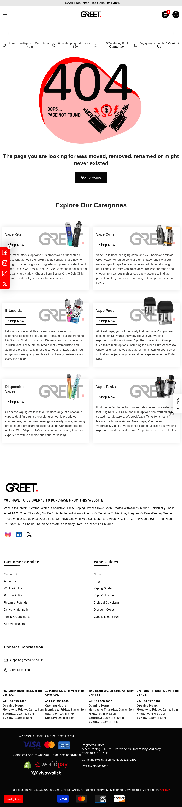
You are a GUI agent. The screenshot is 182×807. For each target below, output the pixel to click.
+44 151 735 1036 (14, 701)
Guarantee (116, 46)
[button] (177, 403)
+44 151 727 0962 (148, 701)
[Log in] (174, 15)
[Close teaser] (172, 414)
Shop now (16, 245)
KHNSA (165, 789)
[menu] (5, 14)
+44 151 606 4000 (100, 701)
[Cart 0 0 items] (164, 15)
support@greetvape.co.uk (26, 660)
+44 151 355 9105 (57, 701)
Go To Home (91, 177)
